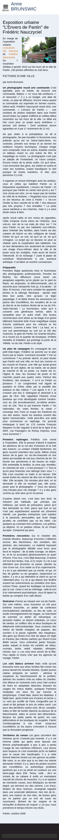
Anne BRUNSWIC (17, 6)
